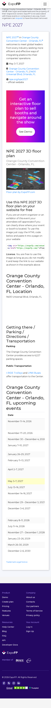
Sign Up (30, 631)
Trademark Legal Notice (16, 562)
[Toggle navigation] (45, 4)
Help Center (8, 627)
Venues (5, 615)
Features (6, 611)
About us (30, 597)
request (19, 18)
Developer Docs (10, 645)
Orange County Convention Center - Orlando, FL (22, 70)
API (4, 640)
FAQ (4, 636)
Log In (29, 627)
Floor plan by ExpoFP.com (20, 192)
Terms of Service (34, 611)
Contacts (30, 602)
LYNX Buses (34, 373)
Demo (5, 597)
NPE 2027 (12, 37)
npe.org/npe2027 (18, 79)
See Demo (25, 131)
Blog (4, 631)
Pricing (5, 606)
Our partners (32, 606)
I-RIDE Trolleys (14, 373)
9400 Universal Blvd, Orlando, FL (21, 73)
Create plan (7, 602)
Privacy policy (33, 615)
